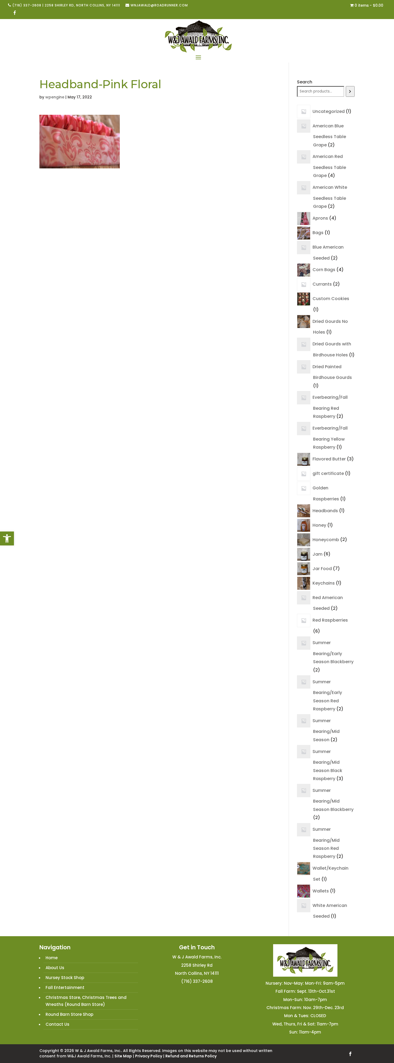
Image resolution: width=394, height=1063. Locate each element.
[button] (7, 538)
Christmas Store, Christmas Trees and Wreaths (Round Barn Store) (86, 1001)
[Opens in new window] (15, 13)
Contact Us (57, 1024)
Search (304, 82)
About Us (55, 967)
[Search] (350, 91)
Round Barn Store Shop (69, 1014)
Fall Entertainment (65, 987)
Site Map (123, 1056)
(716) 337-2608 (26, 5)
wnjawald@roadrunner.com (159, 5)
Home (52, 958)
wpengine (54, 97)
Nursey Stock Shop (65, 977)
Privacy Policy (148, 1056)
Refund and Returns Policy (191, 1056)
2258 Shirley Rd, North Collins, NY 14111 (82, 5)
